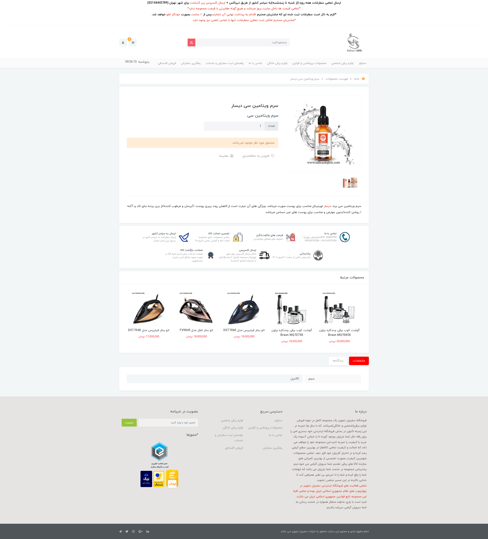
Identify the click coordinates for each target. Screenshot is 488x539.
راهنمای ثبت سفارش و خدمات (225, 63)
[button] (133, 42)
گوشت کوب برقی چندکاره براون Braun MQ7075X (291, 332)
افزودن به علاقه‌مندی (256, 156)
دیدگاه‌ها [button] (337, 361)
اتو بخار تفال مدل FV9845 (196, 330)
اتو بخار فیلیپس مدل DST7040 (148, 330)
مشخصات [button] (359, 361)
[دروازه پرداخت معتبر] (159, 479)
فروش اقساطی (167, 63)
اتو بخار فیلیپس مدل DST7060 (244, 330)
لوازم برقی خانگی (277, 63)
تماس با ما (255, 63)
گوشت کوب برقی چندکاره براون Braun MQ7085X (339, 332)
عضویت (129, 422)
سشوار (362, 63)
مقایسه (224, 156)
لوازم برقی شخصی (342, 63)
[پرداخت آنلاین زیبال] (146, 479)
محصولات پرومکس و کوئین (309, 63)
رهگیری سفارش (191, 63)
